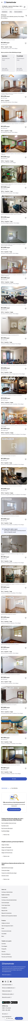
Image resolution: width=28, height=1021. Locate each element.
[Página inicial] (10, 2)
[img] (14, 30)
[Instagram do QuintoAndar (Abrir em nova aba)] (5, 981)
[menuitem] (4, 788)
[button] (8, 63)
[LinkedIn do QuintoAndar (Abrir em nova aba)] (10, 981)
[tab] (4, 12)
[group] (14, 35)
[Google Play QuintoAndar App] (6, 1002)
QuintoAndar (4, 788)
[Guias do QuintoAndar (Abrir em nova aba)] (8, 981)
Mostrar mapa (10, 1018)
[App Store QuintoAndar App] (14, 1002)
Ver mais (14, 778)
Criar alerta (20, 1018)
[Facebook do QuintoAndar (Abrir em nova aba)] (3, 981)
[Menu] (2, 2)
